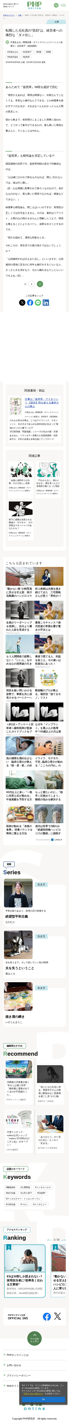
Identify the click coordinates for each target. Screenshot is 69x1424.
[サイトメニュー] (63, 5)
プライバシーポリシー (33, 1393)
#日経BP (41, 1193)
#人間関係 (25, 1187)
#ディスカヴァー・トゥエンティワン (23, 1199)
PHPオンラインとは (18, 1355)
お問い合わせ (14, 1365)
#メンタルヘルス (43, 1187)
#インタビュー (40, 1204)
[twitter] (22, 302)
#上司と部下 (26, 1193)
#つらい (24, 1204)
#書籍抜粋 (10, 1187)
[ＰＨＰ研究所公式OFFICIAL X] (57, 1316)
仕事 (57, 22)
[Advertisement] (34, 346)
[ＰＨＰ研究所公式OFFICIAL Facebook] (47, 1316)
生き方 (41, 884)
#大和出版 (10, 1204)
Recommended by (43, 840)
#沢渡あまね (12, 52)
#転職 (38, 52)
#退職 (48, 52)
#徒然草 (26, 57)
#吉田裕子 (27, 52)
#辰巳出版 (10, 1193)
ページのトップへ (34, 1340)
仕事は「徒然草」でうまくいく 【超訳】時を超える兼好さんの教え (42, 403)
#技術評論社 (12, 57)
